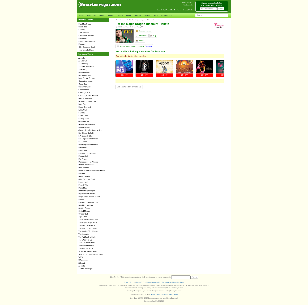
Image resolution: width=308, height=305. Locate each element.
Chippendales (83, 90)
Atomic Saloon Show (86, 67)
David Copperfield (85, 98)
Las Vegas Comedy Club (88, 139)
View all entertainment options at (136, 46)
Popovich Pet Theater (86, 194)
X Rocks (81, 266)
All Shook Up (83, 64)
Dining (102, 15)
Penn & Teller (83, 185)
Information (143, 36)
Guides (111, 15)
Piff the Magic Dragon (86, 191)
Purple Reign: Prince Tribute (89, 197)
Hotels (120, 15)
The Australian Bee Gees (88, 220)
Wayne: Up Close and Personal (90, 254)
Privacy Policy (129, 282)
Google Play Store (171, 294)
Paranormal (82, 182)
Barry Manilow (84, 72)
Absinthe (81, 58)
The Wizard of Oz (85, 240)
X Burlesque (83, 260)
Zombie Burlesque (85, 269)
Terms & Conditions (143, 282)
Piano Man (82, 188)
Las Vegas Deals (132, 291)
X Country (82, 263)
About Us (175, 282)
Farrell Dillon (83, 116)
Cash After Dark (84, 87)
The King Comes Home (87, 228)
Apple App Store (157, 294)
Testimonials (188, 5)
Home (81, 15)
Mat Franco (82, 159)
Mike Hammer (83, 168)
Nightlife (137, 15)
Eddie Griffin (83, 110)
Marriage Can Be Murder (88, 153)
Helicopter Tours (175, 291)
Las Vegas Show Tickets (147, 291)
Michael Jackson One (86, 41)
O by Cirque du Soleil (86, 47)
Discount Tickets (144, 31)
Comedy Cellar (84, 93)
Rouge (81, 199)
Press (182, 282)
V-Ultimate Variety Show (87, 251)
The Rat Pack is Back (86, 237)
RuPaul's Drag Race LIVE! (88, 202)
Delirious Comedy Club (87, 101)
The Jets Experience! (86, 225)
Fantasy (81, 30)
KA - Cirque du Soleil (86, 35)
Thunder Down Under (86, 243)
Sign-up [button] (220, 8)
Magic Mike (82, 150)
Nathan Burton (84, 176)
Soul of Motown (84, 211)
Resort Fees (166, 15)
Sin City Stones (84, 208)
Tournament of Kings (86, 50)
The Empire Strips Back (87, 222)
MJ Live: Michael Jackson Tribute (91, 171)
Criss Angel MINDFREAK (88, 95)
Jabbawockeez (84, 33)
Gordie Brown (83, 121)
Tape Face (82, 217)
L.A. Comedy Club (85, 136)
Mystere (81, 44)
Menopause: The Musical (88, 162)
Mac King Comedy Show (88, 145)
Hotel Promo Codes (162, 291)
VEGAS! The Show (85, 248)
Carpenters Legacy (86, 81)
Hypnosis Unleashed (86, 124)
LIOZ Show (82, 142)
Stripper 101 (83, 214)
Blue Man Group (84, 24)
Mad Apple (82, 38)
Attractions (91, 15)
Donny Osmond (84, 107)
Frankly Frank (84, 119)
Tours (155, 15)
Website (141, 41)
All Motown (82, 61)
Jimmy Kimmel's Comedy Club (90, 130)
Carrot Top (82, 27)
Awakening (82, 69)
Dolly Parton (83, 104)
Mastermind (83, 156)
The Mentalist (83, 234)
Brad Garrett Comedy (86, 78)
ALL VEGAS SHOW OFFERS (127, 87)
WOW (80, 257)
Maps (128, 15)
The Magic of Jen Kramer (88, 231)
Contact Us (156, 282)
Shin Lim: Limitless (85, 205)
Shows (147, 15)
